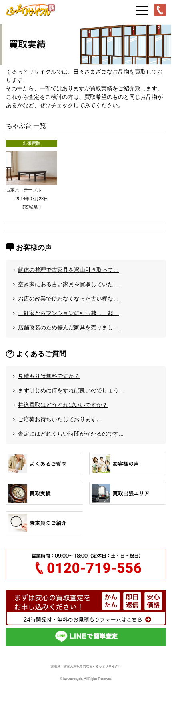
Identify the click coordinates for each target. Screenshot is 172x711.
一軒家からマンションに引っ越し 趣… (68, 313)
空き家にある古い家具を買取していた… (68, 284)
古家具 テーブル (23, 189)
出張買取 (31, 143)
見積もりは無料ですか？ (49, 376)
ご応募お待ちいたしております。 (60, 419)
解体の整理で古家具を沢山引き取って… (68, 270)
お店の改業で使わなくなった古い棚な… (68, 298)
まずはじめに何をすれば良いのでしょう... (71, 390)
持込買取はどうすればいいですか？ (63, 405)
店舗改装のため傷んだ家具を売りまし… (68, 327)
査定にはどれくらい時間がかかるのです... (71, 433)
